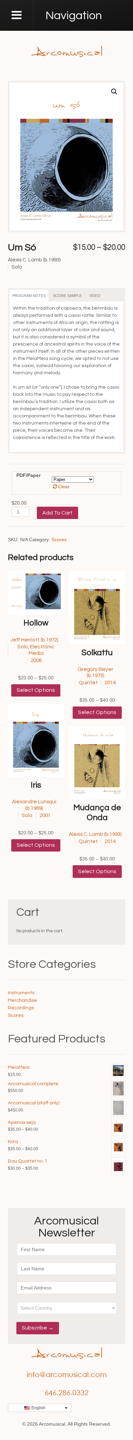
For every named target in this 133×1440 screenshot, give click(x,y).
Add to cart (57, 513)
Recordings (21, 1007)
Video (95, 296)
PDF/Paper (28, 475)
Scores (58, 539)
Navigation (73, 16)
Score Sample (67, 296)
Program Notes (29, 296)
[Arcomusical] (66, 50)
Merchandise (22, 1000)
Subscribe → (38, 1328)
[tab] (29, 295)
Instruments (21, 992)
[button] (114, 92)
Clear (64, 486)
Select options (36, 690)
